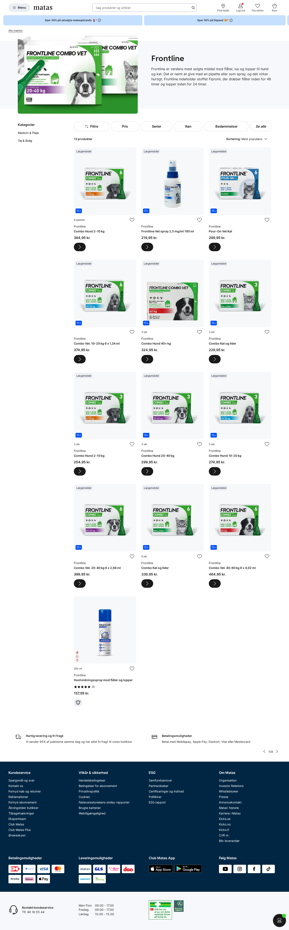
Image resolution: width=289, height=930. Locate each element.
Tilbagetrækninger (21, 813)
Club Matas (16, 824)
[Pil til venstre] (264, 751)
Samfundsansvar (160, 780)
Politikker (155, 797)
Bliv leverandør (229, 841)
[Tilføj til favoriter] (132, 220)
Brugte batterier (90, 808)
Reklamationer (18, 797)
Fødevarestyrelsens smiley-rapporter (104, 802)
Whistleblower (228, 791)
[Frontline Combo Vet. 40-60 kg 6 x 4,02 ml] (240, 536)
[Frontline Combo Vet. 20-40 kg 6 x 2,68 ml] (105, 536)
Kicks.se (224, 819)
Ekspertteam (17, 819)
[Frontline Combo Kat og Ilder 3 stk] (240, 311)
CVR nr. (224, 835)
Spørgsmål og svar (21, 780)
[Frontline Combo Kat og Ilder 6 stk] (172, 536)
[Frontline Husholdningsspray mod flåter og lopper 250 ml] (105, 651)
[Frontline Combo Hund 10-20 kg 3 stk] (240, 424)
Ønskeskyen (17, 835)
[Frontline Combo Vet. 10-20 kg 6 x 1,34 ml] (105, 311)
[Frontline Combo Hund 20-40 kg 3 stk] (172, 424)
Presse (223, 797)
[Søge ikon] (193, 7)
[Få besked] (78, 702)
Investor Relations (231, 786)
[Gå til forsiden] (43, 7)
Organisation (228, 780)
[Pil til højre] (285, 20)
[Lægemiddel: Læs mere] (80, 247)
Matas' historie (229, 808)
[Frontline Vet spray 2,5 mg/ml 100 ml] (172, 199)
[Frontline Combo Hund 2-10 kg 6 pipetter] (105, 199)
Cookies (84, 797)
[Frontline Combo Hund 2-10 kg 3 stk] (105, 424)
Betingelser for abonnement (98, 786)
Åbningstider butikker (23, 808)
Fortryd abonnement (22, 802)
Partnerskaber (158, 786)
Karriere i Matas (230, 813)
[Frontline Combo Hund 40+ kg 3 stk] (172, 311)
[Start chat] (279, 920)
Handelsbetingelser (92, 780)
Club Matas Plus (19, 830)
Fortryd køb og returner (24, 791)
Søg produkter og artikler (113, 8)
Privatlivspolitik (89, 791)
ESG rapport (157, 802)
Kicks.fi (224, 830)
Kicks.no (225, 824)
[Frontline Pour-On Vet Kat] (240, 199)
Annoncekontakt (230, 802)
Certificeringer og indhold (166, 791)
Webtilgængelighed (92, 813)
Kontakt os (15, 786)
